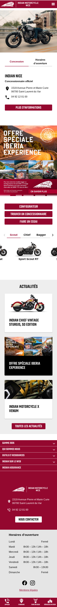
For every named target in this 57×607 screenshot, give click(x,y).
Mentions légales (28, 590)
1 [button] (5, 195)
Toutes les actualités (28, 426)
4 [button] (40, 195)
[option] (28, 160)
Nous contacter (28, 519)
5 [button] (52, 195)
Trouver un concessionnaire (28, 214)
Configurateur (28, 206)
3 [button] (28, 195)
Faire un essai (28, 221)
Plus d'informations (28, 107)
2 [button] (17, 195)
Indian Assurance (11, 468)
